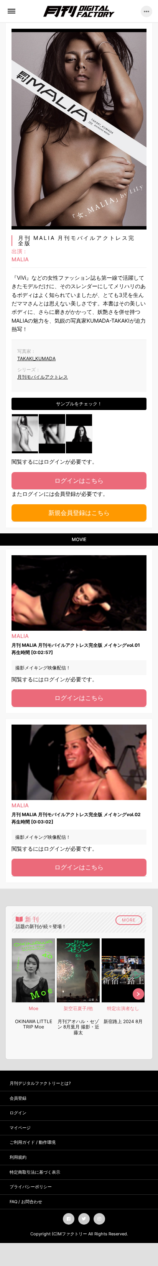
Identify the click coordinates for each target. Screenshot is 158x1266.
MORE (129, 920)
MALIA (20, 259)
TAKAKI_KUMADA (36, 358)
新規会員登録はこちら (79, 513)
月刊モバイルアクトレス (42, 377)
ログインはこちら (79, 480)
